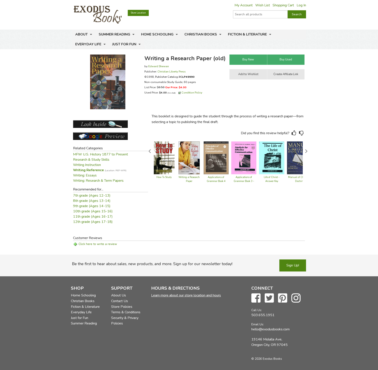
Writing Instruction (87, 164)
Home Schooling (157, 34)
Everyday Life (88, 44)
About (81, 34)
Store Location (138, 12)
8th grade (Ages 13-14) (91, 200)
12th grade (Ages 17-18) (93, 221)
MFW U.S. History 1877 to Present (100, 154)
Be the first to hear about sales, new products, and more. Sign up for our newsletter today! (152, 263)
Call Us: (256, 310)
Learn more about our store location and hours (186, 295)
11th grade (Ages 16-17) (93, 216)
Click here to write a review (98, 244)
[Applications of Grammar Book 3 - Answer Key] (243, 157)
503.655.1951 (263, 315)
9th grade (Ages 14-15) (91, 206)
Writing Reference (99, 170)
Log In (301, 5)
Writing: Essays (85, 175)
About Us (118, 295)
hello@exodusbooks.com (270, 329)
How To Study (164, 177)
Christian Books (200, 34)
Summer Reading (114, 34)
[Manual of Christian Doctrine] (299, 157)
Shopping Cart (283, 5)
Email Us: (257, 324)
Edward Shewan (158, 66)
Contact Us (119, 301)
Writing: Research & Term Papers (98, 180)
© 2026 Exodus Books (266, 359)
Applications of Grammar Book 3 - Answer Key (244, 181)
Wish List (262, 5)
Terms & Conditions (125, 312)
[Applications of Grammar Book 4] (216, 157)
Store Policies (121, 306)
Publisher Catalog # (174, 77)
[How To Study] (164, 157)
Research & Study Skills (91, 159)
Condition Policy (192, 92)
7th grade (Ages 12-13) (91, 195)
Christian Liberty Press (172, 71)
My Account (243, 5)
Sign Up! (292, 265)
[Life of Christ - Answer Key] (271, 157)
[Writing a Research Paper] (189, 157)
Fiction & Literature (247, 34)
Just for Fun (124, 44)
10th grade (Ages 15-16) (93, 211)
